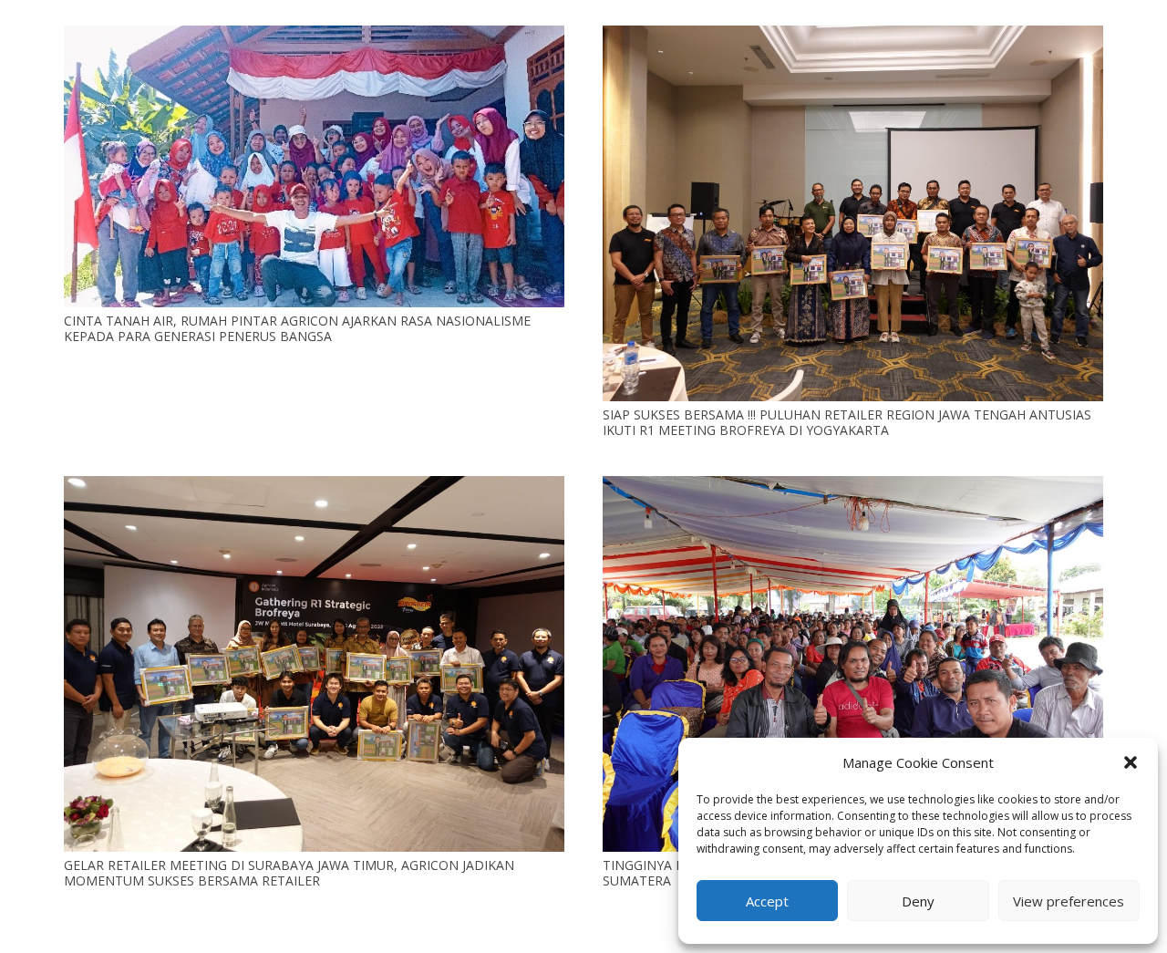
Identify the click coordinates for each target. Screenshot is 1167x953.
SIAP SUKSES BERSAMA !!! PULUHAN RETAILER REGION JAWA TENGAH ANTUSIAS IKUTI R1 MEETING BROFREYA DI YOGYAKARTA (847, 422)
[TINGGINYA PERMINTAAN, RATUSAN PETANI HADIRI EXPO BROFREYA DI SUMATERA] (853, 486)
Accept (767, 901)
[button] (1130, 762)
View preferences (1068, 901)
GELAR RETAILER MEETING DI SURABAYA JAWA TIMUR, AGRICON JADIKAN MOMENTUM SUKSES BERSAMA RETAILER (289, 872)
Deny (918, 901)
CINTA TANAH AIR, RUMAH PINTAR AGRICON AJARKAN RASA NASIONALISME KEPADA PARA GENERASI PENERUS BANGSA (297, 328)
